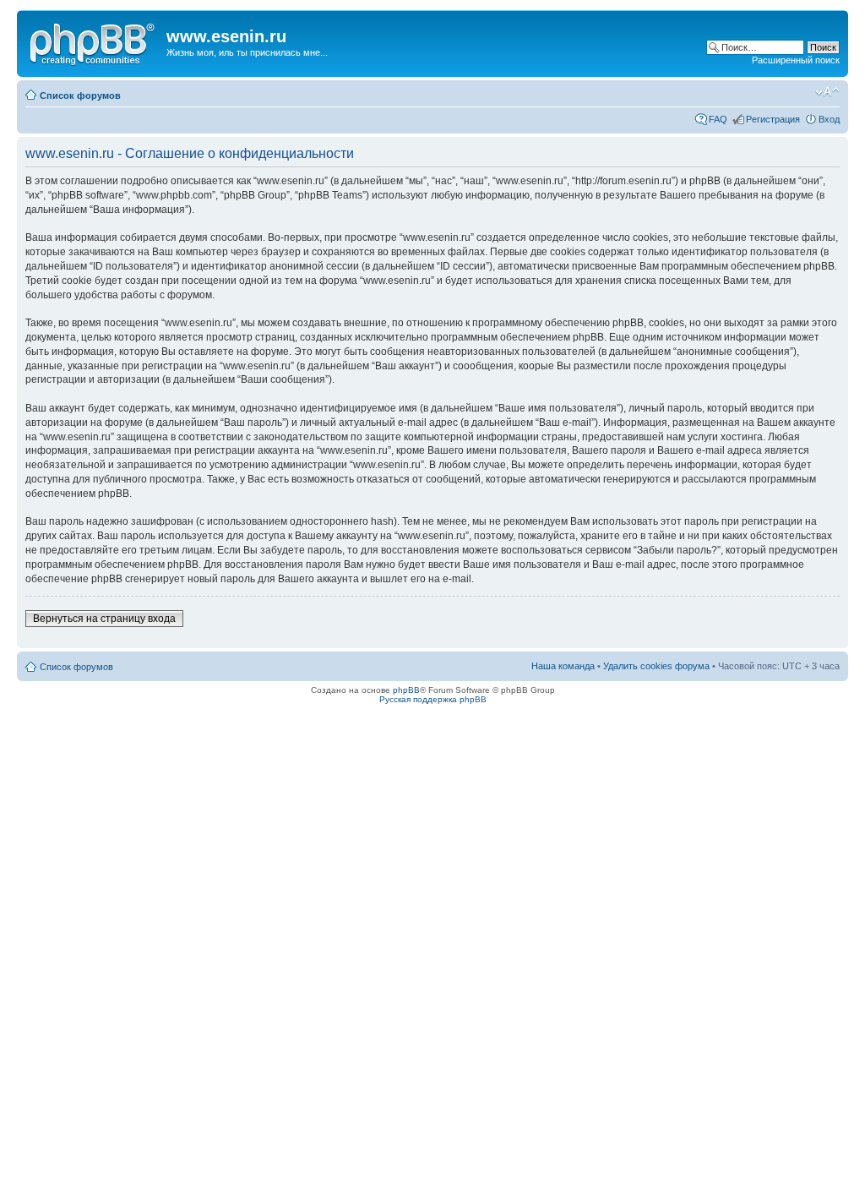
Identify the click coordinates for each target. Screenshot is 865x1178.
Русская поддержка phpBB (433, 699)
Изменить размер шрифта (827, 92)
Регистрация (773, 119)
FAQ (718, 119)
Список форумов (80, 95)
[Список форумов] (93, 41)
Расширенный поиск (796, 60)
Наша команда (563, 666)
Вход (829, 119)
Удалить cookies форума (656, 666)
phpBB (406, 690)
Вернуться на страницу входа (104, 618)
